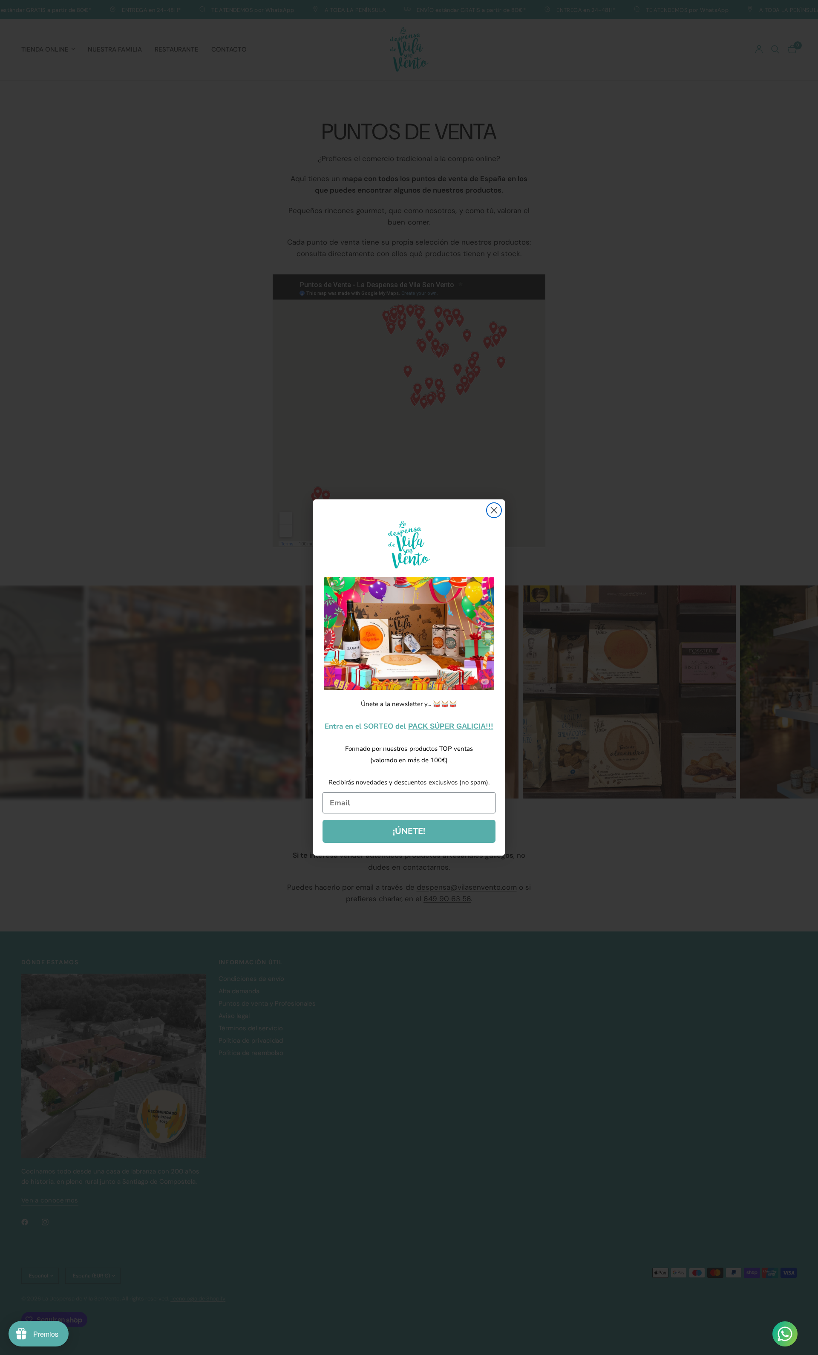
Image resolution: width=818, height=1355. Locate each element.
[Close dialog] (494, 510)
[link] (409, 633)
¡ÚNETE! (409, 831)
